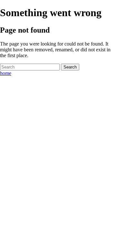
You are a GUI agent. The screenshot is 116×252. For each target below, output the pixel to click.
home (5, 73)
